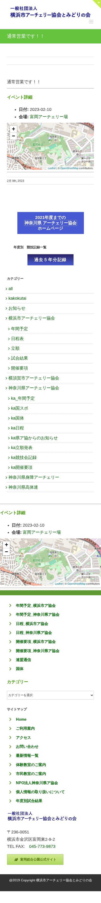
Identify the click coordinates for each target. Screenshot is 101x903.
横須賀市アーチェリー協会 (33, 378)
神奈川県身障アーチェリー (33, 477)
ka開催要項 (21, 467)
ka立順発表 (21, 447)
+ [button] (13, 129)
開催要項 (19, 368)
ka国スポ (19, 408)
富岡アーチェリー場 (49, 116)
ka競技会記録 (24, 457)
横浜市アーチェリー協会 (31, 318)
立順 (15, 348)
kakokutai (17, 298)
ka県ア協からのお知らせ (34, 438)
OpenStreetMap (69, 168)
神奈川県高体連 (23, 487)
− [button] (13, 136)
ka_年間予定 (23, 398)
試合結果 (19, 358)
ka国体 (17, 418)
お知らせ (16, 308)
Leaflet (52, 168)
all (10, 288)
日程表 (17, 338)
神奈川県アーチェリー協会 (33, 388)
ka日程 (17, 428)
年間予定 (19, 328)
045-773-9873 (42, 846)
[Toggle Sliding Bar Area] (97, 4)
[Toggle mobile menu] (91, 21)
